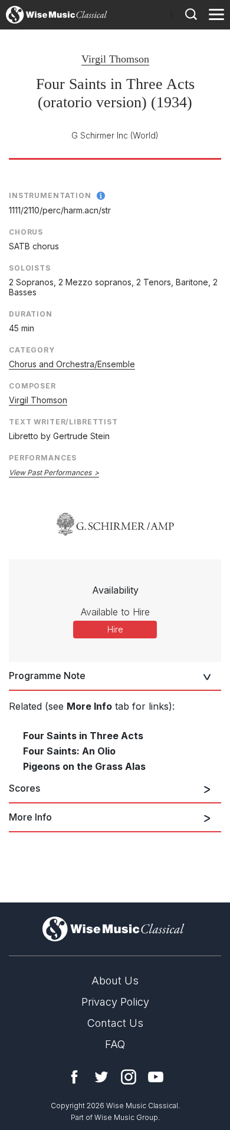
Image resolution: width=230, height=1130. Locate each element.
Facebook (74, 1077)
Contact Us (115, 1023)
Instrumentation (50, 195)
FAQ (115, 1044)
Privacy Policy (115, 1002)
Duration (30, 313)
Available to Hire (115, 612)
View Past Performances (50, 472)
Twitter (101, 1077)
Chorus (26, 232)
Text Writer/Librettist (63, 421)
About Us (115, 980)
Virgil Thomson (115, 59)
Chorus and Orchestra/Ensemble (72, 364)
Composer (32, 385)
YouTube (155, 1077)
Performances (43, 457)
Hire (115, 629)
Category (32, 349)
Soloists (30, 267)
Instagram (128, 1077)
